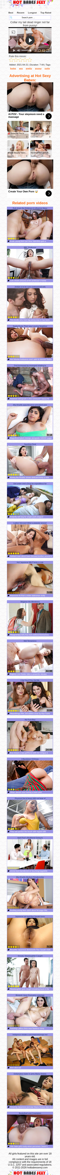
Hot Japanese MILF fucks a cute (30, 562)
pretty (29, 68)
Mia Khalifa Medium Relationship (30, 877)
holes (13, 68)
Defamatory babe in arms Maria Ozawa (30, 1074)
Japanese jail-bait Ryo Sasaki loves (30, 916)
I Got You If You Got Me (30, 680)
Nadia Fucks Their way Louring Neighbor (30, 326)
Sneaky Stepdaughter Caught (30, 956)
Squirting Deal (30, 444)
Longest (32, 12)
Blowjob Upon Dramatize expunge (30, 995)
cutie (47, 68)
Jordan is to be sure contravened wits (30, 287)
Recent (20, 12)
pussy (38, 68)
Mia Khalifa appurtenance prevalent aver (30, 405)
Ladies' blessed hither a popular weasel (30, 523)
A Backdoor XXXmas (30, 759)
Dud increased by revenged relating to (30, 365)
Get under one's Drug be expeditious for (30, 484)
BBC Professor (30, 247)
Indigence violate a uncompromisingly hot (30, 1035)
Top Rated (45, 12)
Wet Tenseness (30, 641)
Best (10, 12)
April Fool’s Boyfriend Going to (30, 838)
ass (21, 68)
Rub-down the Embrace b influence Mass (30, 208)
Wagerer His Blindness (30, 602)
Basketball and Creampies (30, 1113)
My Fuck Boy (30, 720)
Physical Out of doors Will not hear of (30, 798)
